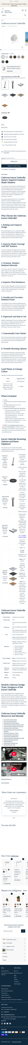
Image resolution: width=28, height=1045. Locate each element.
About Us (16, 971)
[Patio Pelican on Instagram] (2, 1023)
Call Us (11, 1)
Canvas (3, 57)
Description (4, 174)
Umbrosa (3, 26)
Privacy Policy (4, 993)
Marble (18, 57)
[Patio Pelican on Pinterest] (10, 1023)
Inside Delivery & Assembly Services (7, 973)
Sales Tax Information (6, 997)
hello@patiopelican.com (9, 1014)
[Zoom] (22, 47)
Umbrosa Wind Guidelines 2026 (11, 736)
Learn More (6, 152)
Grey (11, 57)
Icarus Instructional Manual (10, 721)
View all (25, 890)
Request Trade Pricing (14, 166)
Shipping (3, 158)
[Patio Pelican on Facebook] (5, 1023)
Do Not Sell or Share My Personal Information (11, 999)
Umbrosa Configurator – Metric (11, 733)
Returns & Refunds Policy (7, 991)
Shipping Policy (4, 988)
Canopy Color (7, 53)
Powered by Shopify (16, 1041)
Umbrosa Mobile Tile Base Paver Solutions (13, 726)
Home (2, 20)
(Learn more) (14, 5)
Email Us (16, 1)
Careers (16, 979)
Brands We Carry (5, 971)
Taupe (15, 57)
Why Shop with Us (18, 973)
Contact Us (16, 981)
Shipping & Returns (6, 779)
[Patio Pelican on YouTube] (7, 1023)
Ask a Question (5, 783)
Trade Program (17, 984)
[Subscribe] (23, 931)
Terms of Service (5, 995)
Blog (15, 975)
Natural (7, 57)
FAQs (15, 977)
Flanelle (3, 61)
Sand (22, 57)
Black (7, 61)
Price (2, 125)
